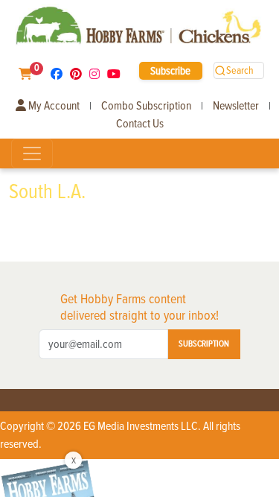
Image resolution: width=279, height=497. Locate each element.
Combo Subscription (146, 105)
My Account (53, 105)
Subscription (204, 343)
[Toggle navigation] (32, 153)
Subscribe (170, 70)
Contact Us (140, 123)
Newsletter (236, 105)
